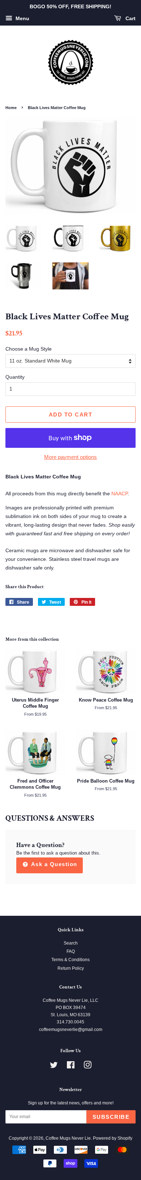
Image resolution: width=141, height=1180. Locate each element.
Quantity (15, 377)
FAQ (71, 951)
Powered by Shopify (112, 1138)
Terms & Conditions (70, 959)
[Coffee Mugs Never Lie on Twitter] (54, 1066)
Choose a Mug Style (28, 349)
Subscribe (111, 1117)
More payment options (70, 457)
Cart (130, 18)
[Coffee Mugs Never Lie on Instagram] (87, 1066)
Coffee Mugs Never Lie (68, 1138)
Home (11, 107)
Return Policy (70, 968)
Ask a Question (53, 864)
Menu (21, 18)
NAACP (119, 493)
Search (71, 943)
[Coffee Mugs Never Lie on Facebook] (71, 1066)
